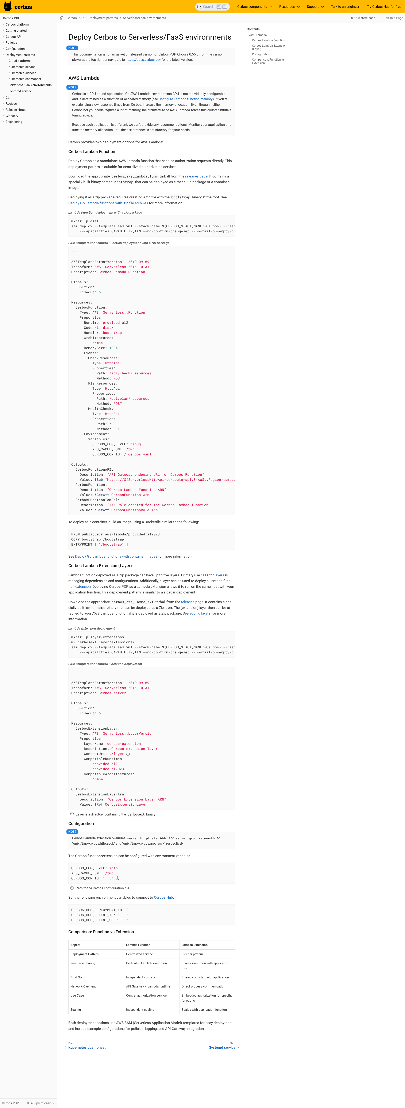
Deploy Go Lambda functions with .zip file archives (108, 203)
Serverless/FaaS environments (30, 85)
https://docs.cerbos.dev (143, 60)
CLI (8, 98)
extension (83, 586)
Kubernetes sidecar (22, 73)
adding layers (200, 613)
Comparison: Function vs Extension (268, 61)
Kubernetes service (22, 67)
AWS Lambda (258, 35)
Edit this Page (393, 18)
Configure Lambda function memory (186, 99)
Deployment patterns (20, 55)
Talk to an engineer (345, 7)
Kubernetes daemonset (25, 79)
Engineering (14, 122)
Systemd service (20, 91)
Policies (11, 43)
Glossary (12, 116)
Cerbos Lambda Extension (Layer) (269, 47)
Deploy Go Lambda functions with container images (116, 556)
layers (219, 575)
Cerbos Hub (163, 897)
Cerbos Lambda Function (268, 40)
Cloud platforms (20, 61)
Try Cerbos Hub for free (384, 7)
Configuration (15, 49)
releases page (196, 176)
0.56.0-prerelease (363, 18)
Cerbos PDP (11, 18)
